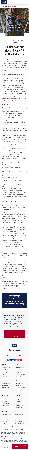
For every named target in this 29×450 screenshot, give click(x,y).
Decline (16, 446)
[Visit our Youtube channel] (20, 360)
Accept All (24, 446)
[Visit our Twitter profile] (11, 360)
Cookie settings (6, 446)
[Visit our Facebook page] (8, 360)
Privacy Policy (14, 332)
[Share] (26, 6)
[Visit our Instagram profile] (17, 360)
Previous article (7, 6)
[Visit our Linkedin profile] (14, 360)
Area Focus (14, 42)
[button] (1, 22)
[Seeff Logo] (4, 2)
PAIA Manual (14, 336)
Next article (15, 6)
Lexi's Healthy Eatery (16, 242)
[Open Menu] (26, 2)
